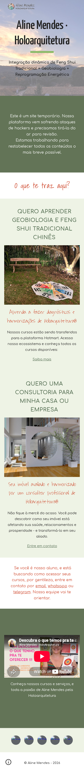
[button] (8, 763)
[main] (42, 35)
